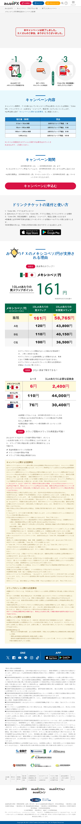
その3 (20, 432)
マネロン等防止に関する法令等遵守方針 (54, 778)
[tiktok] (37, 658)
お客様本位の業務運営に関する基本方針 (32, 778)
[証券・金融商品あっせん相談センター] (41, 765)
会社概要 (7, 778)
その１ (30, 266)
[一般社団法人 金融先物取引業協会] (57, 751)
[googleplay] (65, 658)
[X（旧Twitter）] (7, 658)
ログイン (39, 3)
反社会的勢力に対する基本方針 (65, 778)
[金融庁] (21, 751)
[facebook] (13, 658)
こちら (25, 365)
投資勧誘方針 (19, 778)
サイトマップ (73, 778)
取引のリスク (13, 778)
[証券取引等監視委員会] (63, 765)
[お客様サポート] (66, 4)
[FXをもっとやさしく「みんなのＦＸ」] (11, 2)
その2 (27, 370)
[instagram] (31, 658)
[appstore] (51, 658)
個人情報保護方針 (24, 778)
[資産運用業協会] (19, 765)
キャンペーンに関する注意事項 (31, 112)
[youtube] (19, 658)
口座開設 (27, 3)
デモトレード (54, 3)
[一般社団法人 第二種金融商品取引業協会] (41, 757)
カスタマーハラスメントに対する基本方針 (43, 778)
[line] (25, 658)
